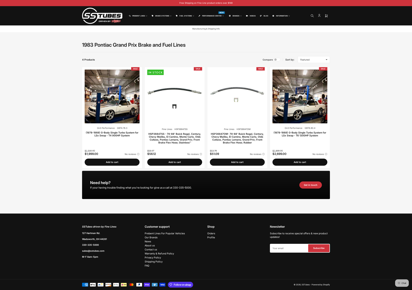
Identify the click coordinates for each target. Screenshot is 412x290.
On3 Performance (106, 128)
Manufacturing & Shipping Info (206, 29)
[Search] (312, 15)
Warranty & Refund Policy (159, 253)
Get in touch (310, 185)
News (148, 241)
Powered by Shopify (321, 284)
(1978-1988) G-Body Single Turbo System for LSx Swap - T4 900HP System (112, 134)
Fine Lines (167, 129)
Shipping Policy (154, 261)
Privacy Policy (153, 257)
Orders (211, 233)
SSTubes (306, 284)
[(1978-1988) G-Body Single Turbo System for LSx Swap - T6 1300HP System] (299, 96)
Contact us (151, 249)
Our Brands (151, 237)
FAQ (147, 265)
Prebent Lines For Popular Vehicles (165, 233)
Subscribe (318, 248)
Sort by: (290, 59)
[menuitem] (138, 15)
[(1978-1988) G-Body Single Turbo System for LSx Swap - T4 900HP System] (112, 96)
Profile (211, 237)
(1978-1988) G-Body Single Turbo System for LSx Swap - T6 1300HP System (300, 134)
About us (150, 245)
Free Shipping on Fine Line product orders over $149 (206, 3)
